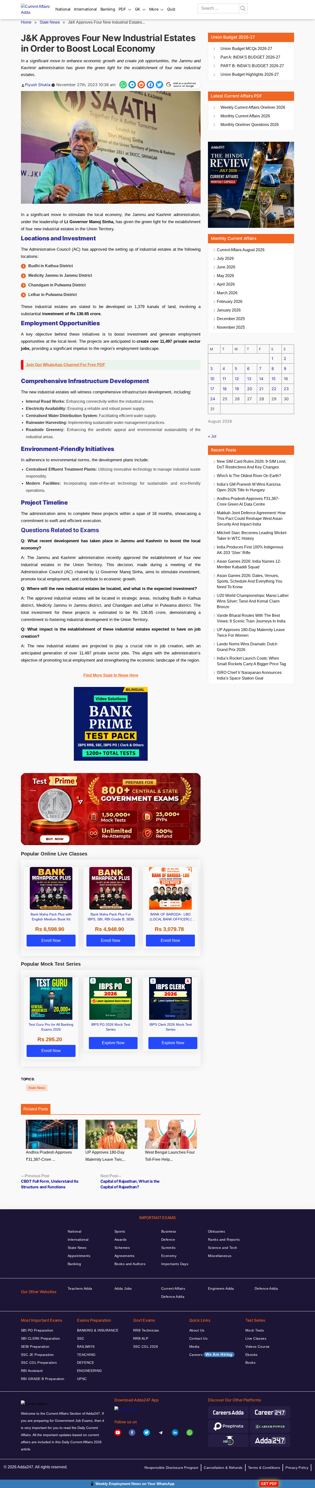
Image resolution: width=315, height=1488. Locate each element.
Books (250, 1362)
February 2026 (229, 301)
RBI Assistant (32, 1371)
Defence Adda (172, 1297)
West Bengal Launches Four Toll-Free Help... (170, 1156)
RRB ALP (140, 1338)
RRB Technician (146, 1330)
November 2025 (231, 327)
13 (249, 378)
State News (50, 22)
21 (261, 388)
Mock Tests (254, 1330)
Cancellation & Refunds (223, 1468)
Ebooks (251, 1355)
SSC (80, 1338)
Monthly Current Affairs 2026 (245, 116)
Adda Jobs (123, 1288)
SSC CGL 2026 (145, 1346)
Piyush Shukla (37, 84)
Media (194, 1346)
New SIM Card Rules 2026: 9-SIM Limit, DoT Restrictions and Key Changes (251, 464)
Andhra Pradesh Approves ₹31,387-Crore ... (49, 1156)
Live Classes (255, 1338)
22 (273, 388)
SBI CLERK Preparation (40, 1338)
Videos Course (257, 1346)
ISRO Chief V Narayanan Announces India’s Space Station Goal (249, 675)
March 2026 (227, 293)
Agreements (124, 1256)
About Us (196, 1330)
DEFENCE (85, 1362)
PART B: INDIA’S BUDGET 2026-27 (252, 66)
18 (224, 388)
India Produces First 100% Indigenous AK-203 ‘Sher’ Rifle (250, 550)
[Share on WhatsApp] (123, 84)
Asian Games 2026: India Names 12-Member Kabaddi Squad (249, 564)
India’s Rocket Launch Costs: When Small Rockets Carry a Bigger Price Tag (251, 661)
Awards (120, 1239)
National (62, 9)
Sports (119, 1231)
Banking (107, 9)
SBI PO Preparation (37, 1330)
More (153, 9)
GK (137, 9)
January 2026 (229, 310)
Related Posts (35, 1109)
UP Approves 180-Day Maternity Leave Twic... (105, 1156)
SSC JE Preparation (37, 1355)
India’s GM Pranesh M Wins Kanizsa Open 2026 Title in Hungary (249, 487)
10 (212, 378)
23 (286, 388)
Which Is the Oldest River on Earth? (249, 476)
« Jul (212, 436)
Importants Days (174, 1264)
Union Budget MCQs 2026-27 (246, 48)
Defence (168, 1239)
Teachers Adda (80, 1288)
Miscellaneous (219, 1256)
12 (237, 378)
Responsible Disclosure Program (171, 1468)
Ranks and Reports (224, 1239)
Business (168, 1231)
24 (212, 398)
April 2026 (226, 284)
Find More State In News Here (110, 675)
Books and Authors (129, 1264)
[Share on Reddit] (141, 84)
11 (224, 378)
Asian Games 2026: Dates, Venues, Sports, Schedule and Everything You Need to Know (249, 581)
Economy (168, 1256)
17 (212, 388)
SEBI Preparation (35, 1346)
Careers (211, 1354)
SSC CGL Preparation (39, 1362)
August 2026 (241, 250)
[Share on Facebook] (150, 84)
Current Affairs (173, 1288)
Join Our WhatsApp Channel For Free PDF (65, 365)
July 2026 (225, 258)
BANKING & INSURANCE (97, 1330)
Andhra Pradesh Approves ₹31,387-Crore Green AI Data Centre (248, 501)
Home (26, 22)
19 (237, 388)
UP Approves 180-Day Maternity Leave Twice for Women (251, 632)
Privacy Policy (296, 1468)
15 (273, 378)
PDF (122, 9)
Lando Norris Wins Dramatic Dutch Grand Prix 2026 (247, 647)
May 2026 (225, 276)
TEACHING (86, 1355)
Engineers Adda (221, 1288)
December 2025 (231, 319)
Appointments (79, 1256)
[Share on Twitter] (159, 84)
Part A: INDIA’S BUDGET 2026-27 (250, 57)
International (85, 9)
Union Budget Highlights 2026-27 (249, 74)
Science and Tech (222, 1248)
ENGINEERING (89, 1371)
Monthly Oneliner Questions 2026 (249, 125)
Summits (168, 1248)
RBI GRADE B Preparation (42, 1379)
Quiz (171, 9)
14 (261, 378)
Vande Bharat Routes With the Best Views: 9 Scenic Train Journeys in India (251, 618)
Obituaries (216, 1231)
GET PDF (269, 1484)
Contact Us (198, 1338)
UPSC (82, 1379)
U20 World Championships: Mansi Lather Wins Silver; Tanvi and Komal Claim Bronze (253, 601)
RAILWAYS (85, 1346)
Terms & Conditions (264, 1468)
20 (249, 388)
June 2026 (226, 267)
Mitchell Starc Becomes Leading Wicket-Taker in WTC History (252, 536)
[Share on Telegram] (132, 84)
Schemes (122, 1248)
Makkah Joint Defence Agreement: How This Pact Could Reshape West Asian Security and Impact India (251, 518)
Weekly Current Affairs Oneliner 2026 (252, 107)
